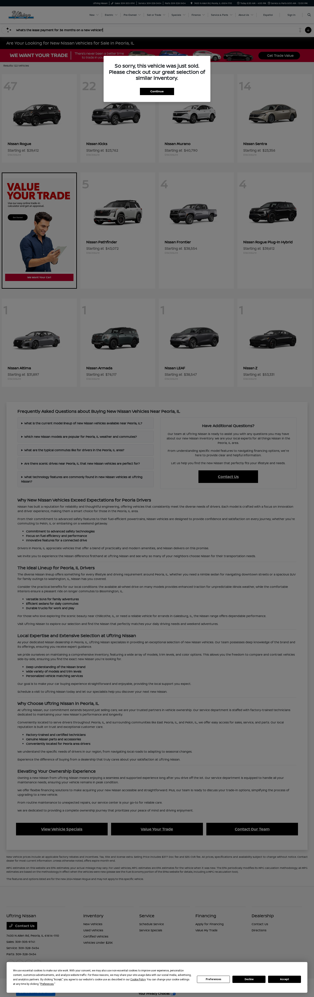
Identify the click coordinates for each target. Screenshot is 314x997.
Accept (284, 979)
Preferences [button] (47, 984)
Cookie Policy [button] (137, 979)
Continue (157, 91)
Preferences (213, 979)
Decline (249, 979)
